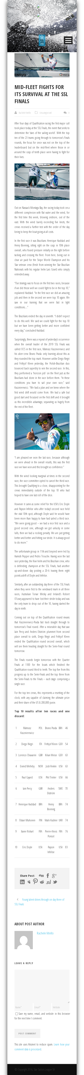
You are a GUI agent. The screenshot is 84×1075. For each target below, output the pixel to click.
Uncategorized (46, 112)
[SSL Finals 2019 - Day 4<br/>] (42, 65)
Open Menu (68, 40)
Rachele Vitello (25, 112)
